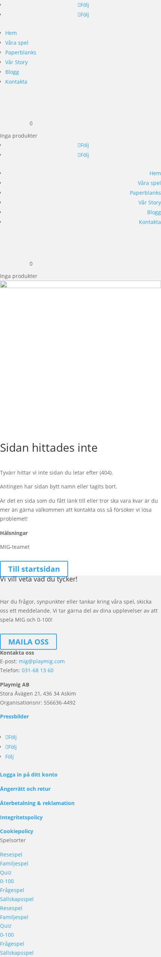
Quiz (6, 872)
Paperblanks (20, 52)
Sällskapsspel (17, 899)
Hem (11, 32)
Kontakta (16, 81)
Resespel (11, 854)
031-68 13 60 (38, 670)
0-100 (7, 881)
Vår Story (16, 62)
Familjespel (14, 863)
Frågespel (12, 890)
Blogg (12, 71)
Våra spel (16, 42)
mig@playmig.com (42, 661)
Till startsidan (34, 569)
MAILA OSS (28, 642)
